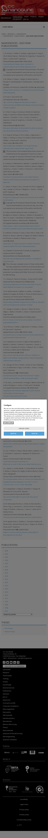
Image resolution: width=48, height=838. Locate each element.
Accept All (13, 433)
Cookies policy (8, 423)
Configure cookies (24, 428)
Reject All (34, 433)
